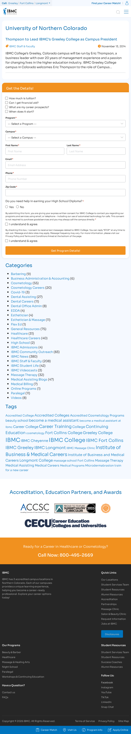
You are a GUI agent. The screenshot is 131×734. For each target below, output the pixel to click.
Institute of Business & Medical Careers (63, 450)
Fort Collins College (63, 432)
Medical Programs (72, 465)
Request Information (113, 618)
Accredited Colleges (51, 415)
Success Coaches (111, 662)
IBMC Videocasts (24, 370)
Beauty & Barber (11, 652)
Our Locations (109, 579)
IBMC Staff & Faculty (22, 46)
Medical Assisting (19, 465)
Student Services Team (115, 584)
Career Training (55, 426)
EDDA (15, 310)
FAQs (5, 697)
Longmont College (36, 460)
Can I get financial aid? (24, 102)
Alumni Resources (112, 594)
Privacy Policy (106, 721)
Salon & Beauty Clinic (113, 614)
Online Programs (23, 388)
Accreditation (109, 599)
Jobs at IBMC (109, 623)
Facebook (107, 682)
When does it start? (21, 111)
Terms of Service (85, 721)
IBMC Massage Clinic (81, 448)
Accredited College (19, 415)
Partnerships (109, 604)
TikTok (105, 697)
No (22, 207)
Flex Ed (16, 324)
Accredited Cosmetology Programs (97, 415)
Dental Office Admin (26, 306)
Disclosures (112, 634)
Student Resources (112, 589)
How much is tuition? (22, 98)
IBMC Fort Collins (104, 440)
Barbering (18, 273)
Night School (10, 666)
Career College (25, 426)
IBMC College (67, 439)
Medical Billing (22, 384)
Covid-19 (18, 292)
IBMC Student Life (25, 365)
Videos (16, 397)
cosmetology (35, 433)
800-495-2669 (76, 555)
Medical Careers (47, 465)
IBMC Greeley (19, 447)
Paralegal (18, 393)
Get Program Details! (65, 250)
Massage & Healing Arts (16, 662)
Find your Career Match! (106, 3)
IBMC (12, 439)
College (78, 426)
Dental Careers (22, 301)
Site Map (123, 721)
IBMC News (19, 356)
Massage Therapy (24, 374)
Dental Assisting (23, 296)
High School (20, 342)
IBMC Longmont (50, 447)
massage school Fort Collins (74, 460)
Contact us (8, 692)
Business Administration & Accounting (40, 278)
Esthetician (19, 315)
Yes (11, 207)
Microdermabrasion (99, 465)
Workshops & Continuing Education (23, 676)
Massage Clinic (110, 609)
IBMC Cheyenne (34, 440)
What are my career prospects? (29, 107)
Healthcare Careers (25, 338)
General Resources (25, 328)
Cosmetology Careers (28, 287)
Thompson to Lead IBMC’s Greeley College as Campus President (61, 38)
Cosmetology (21, 283)
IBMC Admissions (24, 347)
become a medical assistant (54, 420)
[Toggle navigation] (126, 11)
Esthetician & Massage (28, 319)
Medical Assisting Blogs (29, 379)
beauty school (16, 420)
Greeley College (98, 432)
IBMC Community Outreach (32, 351)
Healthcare (19, 333)
